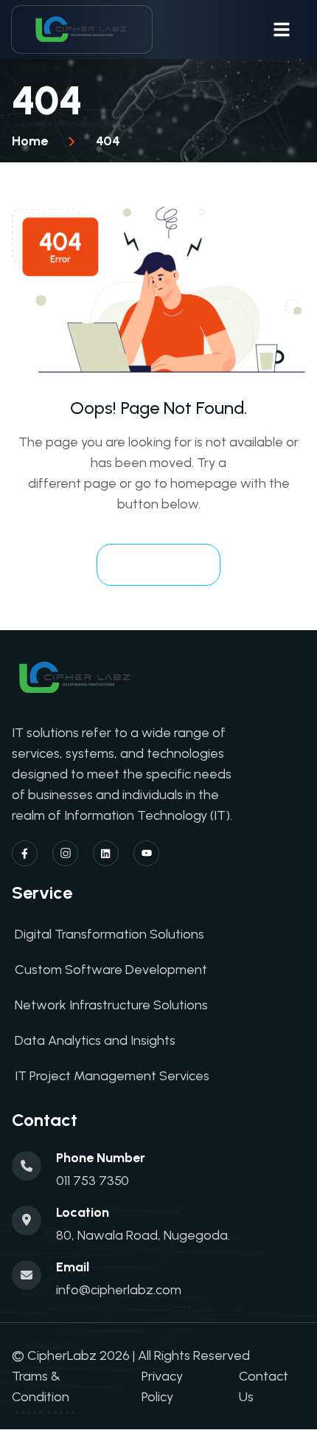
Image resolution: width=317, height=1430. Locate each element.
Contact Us (263, 1386)
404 (108, 141)
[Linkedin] (106, 853)
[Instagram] (65, 853)
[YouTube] (146, 853)
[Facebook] (25, 853)
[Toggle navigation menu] (281, 29)
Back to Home (158, 564)
